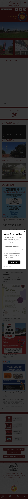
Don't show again (7, 266)
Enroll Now (14, 262)
